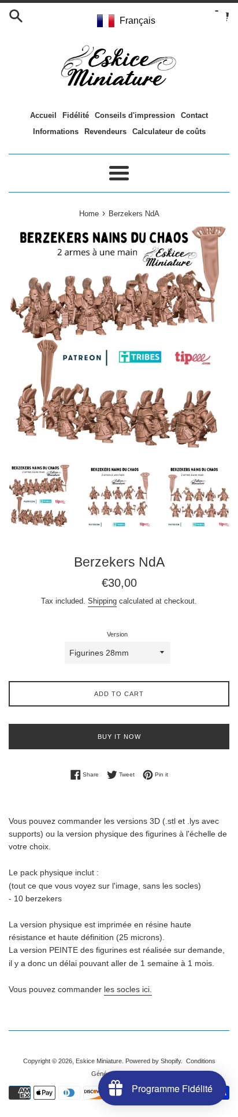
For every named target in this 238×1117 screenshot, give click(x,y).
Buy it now (119, 736)
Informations (56, 131)
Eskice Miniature (99, 1060)
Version (117, 634)
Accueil (43, 115)
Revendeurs (105, 131)
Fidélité (75, 115)
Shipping (102, 601)
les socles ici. (128, 989)
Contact (194, 115)
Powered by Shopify (153, 1060)
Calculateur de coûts (169, 131)
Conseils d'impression (135, 115)
